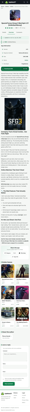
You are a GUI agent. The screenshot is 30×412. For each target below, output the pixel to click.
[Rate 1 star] (6, 28)
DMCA (23, 402)
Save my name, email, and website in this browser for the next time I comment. (14, 379)
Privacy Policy (25, 400)
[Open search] (24, 2)
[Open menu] (2, 2)
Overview (11, 32)
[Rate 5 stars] (14, 28)
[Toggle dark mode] (27, 2)
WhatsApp (23, 253)
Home (2, 6)
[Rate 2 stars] (8, 28)
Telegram (8, 253)
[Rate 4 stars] (12, 28)
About (23, 397)
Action (11, 6)
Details (4, 32)
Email (4, 371)
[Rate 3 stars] (10, 28)
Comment (5, 351)
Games (7, 6)
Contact (24, 395)
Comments (19, 32)
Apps (15, 397)
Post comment (9, 383)
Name (4, 363)
